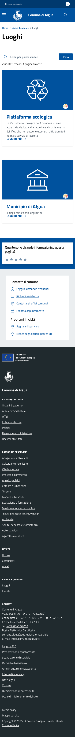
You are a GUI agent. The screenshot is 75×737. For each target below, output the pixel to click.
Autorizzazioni (10, 530)
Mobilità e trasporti (13, 497)
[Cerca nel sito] (65, 15)
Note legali (8, 680)
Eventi (6, 591)
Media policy (9, 710)
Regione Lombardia (13, 4)
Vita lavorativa (10, 469)
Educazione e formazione (16, 502)
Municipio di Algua (25, 206)
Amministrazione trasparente (19, 669)
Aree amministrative (14, 411)
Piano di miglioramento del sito (20, 696)
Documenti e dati (12, 439)
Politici (6, 428)
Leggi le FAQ (9, 646)
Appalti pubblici (11, 480)
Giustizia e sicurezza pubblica (18, 508)
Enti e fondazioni (11, 422)
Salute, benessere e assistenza (20, 525)
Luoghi (6, 585)
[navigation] (4, 15)
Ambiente (7, 519)
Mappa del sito (10, 715)
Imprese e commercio (14, 475)
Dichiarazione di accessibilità (18, 691)
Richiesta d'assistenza (15, 663)
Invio (66, 57)
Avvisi (5, 566)
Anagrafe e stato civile (15, 458)
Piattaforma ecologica (29, 117)
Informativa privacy (13, 674)
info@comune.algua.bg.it (25, 639)
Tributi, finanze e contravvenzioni (21, 514)
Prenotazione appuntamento (18, 652)
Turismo (6, 491)
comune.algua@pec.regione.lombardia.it (25, 634)
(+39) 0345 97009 (17, 626)
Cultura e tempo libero (15, 463)
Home (5, 28)
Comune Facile (10, 725)
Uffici (5, 416)
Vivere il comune (20, 28)
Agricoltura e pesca (13, 536)
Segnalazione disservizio (16, 657)
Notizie (6, 555)
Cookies (6, 685)
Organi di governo (12, 405)
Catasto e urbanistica (14, 486)
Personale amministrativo (17, 433)
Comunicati (8, 561)
